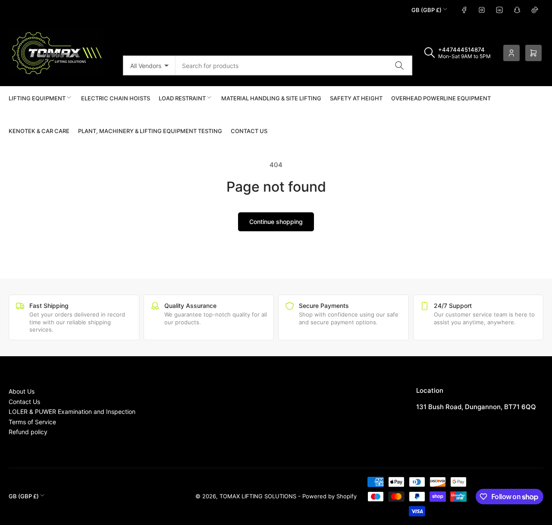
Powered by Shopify (329, 496)
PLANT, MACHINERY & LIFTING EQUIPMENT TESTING (150, 130)
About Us (21, 391)
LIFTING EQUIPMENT (37, 98)
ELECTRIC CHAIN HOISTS (115, 98)
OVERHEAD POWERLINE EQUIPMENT (441, 98)
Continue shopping (276, 221)
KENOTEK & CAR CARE (39, 130)
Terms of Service (32, 422)
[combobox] (294, 65)
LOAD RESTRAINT (182, 98)
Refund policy (28, 431)
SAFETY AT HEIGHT (356, 98)
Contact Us (249, 130)
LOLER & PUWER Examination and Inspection (72, 411)
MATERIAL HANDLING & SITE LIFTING (271, 98)
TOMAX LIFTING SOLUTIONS (258, 496)
